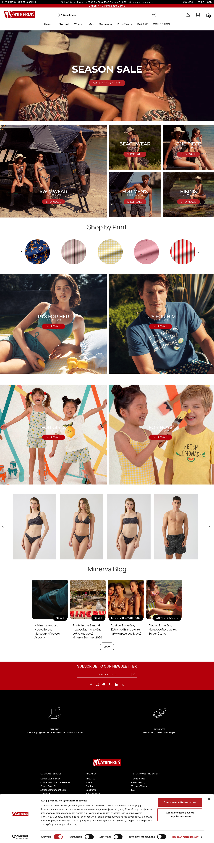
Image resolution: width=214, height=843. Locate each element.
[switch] (89, 836)
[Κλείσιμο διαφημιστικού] (209, 799)
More (107, 647)
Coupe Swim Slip (48, 786)
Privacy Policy (138, 782)
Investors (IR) (93, 793)
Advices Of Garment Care (53, 789)
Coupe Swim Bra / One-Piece (55, 782)
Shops (89, 782)
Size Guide (45, 793)
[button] (60, 15)
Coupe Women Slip (50, 778)
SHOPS (189, 2)
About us (90, 778)
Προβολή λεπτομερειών (185, 837)
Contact (90, 786)
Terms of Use (138, 778)
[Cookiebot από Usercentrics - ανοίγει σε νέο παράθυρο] (20, 837)
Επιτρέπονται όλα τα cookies (180, 802)
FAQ (133, 789)
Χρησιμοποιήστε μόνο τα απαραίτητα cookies (180, 814)
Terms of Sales (139, 786)
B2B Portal (91, 789)
